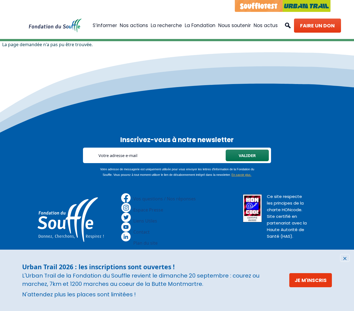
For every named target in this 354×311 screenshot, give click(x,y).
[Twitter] (126, 217)
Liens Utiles (145, 221)
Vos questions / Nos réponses (164, 199)
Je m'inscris (311, 280)
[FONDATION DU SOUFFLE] (55, 25)
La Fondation (200, 25)
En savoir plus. (241, 174)
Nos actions (134, 25)
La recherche (166, 25)
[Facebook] (126, 198)
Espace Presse (148, 210)
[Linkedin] (126, 236)
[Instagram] (126, 207)
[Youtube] (126, 227)
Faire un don (317, 25)
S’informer (105, 25)
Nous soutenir (234, 25)
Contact (141, 232)
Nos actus (266, 25)
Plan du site (145, 243)
